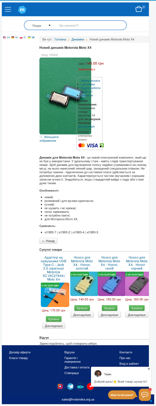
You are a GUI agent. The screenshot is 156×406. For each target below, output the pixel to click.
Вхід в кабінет (129, 363)
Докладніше (54, 325)
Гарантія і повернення (72, 359)
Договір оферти (19, 352)
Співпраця (71, 373)
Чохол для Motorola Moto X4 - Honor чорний (137, 263)
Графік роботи (90, 88)
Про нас (125, 358)
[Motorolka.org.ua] (60, 386)
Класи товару (18, 358)
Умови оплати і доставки (90, 82)
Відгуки (69, 352)
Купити (54, 319)
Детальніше (86, 126)
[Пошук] (75, 25)
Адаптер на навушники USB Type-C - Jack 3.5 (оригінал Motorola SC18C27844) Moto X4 (54, 268)
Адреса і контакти (87, 93)
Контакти (125, 352)
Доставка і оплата (76, 367)
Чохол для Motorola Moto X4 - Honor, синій (109, 263)
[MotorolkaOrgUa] (70, 386)
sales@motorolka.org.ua (78, 399)
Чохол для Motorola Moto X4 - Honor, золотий (82, 263)
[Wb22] (138, 9)
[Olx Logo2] (80, 386)
